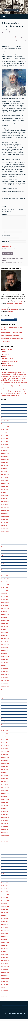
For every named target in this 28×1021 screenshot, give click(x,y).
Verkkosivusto (5, 241)
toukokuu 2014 (4, 817)
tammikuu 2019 (5, 650)
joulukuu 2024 (4, 456)
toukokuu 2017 (4, 710)
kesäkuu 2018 (4, 671)
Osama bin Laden (21, 40)
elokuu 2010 (4, 951)
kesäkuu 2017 (4, 707)
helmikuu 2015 (4, 790)
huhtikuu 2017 (4, 713)
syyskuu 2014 (4, 805)
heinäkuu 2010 (4, 954)
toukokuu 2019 (4, 638)
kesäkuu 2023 (4, 498)
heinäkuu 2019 (4, 632)
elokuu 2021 (4, 558)
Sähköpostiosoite (6, 235)
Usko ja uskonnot (17, 37)
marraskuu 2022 (5, 516)
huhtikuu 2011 (4, 927)
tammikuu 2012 (5, 900)
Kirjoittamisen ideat (7, 349)
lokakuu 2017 (4, 695)
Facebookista (10, 303)
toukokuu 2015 (4, 781)
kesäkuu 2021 (4, 564)
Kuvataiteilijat (5, 363)
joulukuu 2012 (4, 868)
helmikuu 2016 (4, 754)
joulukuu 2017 (4, 689)
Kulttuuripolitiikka (10, 36)
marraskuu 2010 (5, 942)
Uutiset (3, 38)
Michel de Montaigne (13, 384)
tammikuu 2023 (5, 510)
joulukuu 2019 (4, 617)
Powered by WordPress (14, 1014)
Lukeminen (5, 353)
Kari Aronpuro (15, 380)
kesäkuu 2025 (4, 438)
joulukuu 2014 (4, 796)
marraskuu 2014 (5, 799)
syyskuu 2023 (4, 489)
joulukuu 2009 (4, 975)
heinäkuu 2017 (4, 704)
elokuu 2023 (4, 492)
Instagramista (18, 303)
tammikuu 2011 (5, 936)
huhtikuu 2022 (4, 534)
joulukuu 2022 (4, 513)
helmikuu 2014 (4, 826)
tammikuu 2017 (5, 722)
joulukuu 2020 (4, 581)
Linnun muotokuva (23, 382)
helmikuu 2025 (4, 450)
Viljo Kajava (21, 393)
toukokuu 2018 (4, 674)
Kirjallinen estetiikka (7, 365)
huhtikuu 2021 (4, 569)
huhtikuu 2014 (4, 820)
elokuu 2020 (4, 593)
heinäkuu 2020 (4, 596)
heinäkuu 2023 (4, 495)
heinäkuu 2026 (4, 403)
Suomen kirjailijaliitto (16, 391)
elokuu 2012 (4, 879)
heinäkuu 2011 (4, 918)
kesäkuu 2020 (4, 599)
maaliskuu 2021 (5, 573)
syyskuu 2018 (4, 662)
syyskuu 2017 (4, 698)
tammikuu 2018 (5, 686)
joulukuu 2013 (4, 832)
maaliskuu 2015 (5, 787)
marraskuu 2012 (5, 871)
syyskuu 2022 (4, 522)
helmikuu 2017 (4, 719)
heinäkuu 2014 (4, 811)
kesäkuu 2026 (4, 406)
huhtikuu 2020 (4, 605)
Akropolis (16, 372)
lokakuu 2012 (4, 874)
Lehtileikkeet (19, 36)
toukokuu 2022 (4, 531)
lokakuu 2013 (4, 838)
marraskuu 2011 (5, 906)
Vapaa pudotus (8, 393)
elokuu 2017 (4, 701)
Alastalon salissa (21, 372)
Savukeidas (3, 391)
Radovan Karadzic (6, 41)
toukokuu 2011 (4, 924)
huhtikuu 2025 (4, 444)
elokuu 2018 (4, 665)
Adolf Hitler (11, 372)
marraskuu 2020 (5, 584)
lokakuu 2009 (4, 981)
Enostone (17, 376)
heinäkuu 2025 (4, 435)
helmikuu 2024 (4, 480)
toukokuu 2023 (4, 501)
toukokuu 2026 (4, 409)
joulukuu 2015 (4, 760)
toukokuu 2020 (4, 602)
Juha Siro (5, 32)
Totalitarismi (9, 37)
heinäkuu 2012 (4, 882)
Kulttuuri (4, 356)
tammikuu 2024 (5, 483)
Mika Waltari (20, 384)
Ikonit (4, 36)
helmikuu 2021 (4, 575)
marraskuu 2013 (5, 835)
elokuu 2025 (4, 432)
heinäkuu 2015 (4, 775)
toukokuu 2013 (4, 853)
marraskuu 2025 (5, 426)
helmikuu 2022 (4, 540)
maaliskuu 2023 (5, 507)
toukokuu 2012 (4, 888)
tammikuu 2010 (5, 972)
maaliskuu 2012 (5, 894)
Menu (4, 16)
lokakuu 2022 (4, 519)
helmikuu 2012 (4, 897)
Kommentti (5, 214)
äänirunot (10, 311)
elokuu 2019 (4, 629)
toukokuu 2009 (4, 996)
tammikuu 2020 (5, 614)
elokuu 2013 (4, 844)
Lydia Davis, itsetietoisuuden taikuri (10, 335)
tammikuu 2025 (5, 453)
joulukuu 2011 (4, 903)
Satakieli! (23, 390)
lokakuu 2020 (4, 587)
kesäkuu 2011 (4, 921)
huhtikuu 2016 (4, 748)
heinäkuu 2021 (4, 561)
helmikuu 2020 (4, 611)
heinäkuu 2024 (4, 471)
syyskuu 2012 (4, 877)
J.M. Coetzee (20, 378)
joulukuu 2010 (4, 939)
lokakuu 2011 (4, 909)
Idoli (17, 378)
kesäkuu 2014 (4, 814)
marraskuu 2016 (5, 727)
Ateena (8, 374)
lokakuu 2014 (4, 802)
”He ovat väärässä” (6, 341)
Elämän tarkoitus (10, 376)
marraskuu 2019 (5, 620)
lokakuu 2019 (4, 623)
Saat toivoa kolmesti (15, 390)
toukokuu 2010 (4, 960)
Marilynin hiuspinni (5, 384)
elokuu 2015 (4, 772)
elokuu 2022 (4, 525)
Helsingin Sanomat (6, 378)
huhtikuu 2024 (4, 477)
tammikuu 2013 (5, 865)
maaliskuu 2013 (5, 859)
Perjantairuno (5, 354)
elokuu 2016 (4, 736)
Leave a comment (7, 34)
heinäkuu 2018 (4, 668)
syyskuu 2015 (4, 769)
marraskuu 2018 (5, 656)
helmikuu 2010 (4, 969)
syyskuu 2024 (4, 465)
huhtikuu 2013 (4, 856)
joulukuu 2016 (4, 724)
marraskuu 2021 (5, 549)
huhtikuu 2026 (4, 412)
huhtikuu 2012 (4, 891)
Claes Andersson (19, 374)
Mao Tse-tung (13, 40)
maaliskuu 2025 (5, 447)
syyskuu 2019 (4, 626)
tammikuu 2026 (5, 420)
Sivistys (4, 360)
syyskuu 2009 (4, 984)
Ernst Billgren (23, 376)
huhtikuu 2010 (4, 963)
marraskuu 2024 (5, 459)
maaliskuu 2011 (5, 930)
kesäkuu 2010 (4, 957)
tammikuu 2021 (5, 578)
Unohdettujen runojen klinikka (10, 361)
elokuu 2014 (4, 808)
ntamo (15, 386)
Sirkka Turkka (8, 391)
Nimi (3, 232)
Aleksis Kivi (3, 374)
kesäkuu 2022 (4, 528)
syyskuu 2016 (4, 733)
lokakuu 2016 (4, 730)
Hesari (13, 378)
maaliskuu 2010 (5, 966)
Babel (13, 374)
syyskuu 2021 (4, 555)
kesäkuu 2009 (4, 993)
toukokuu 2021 (4, 567)
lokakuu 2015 (4, 766)
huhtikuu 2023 (4, 504)
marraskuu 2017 (5, 692)
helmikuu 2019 (4, 647)
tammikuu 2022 (5, 543)
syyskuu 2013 (4, 841)
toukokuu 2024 (4, 474)
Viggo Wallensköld (15, 393)
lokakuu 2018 (4, 659)
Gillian (24, 1014)
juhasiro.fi (19, 301)
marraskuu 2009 (5, 978)
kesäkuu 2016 (4, 742)
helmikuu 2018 (4, 683)
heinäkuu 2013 (4, 847)
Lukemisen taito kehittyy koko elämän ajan (12, 338)
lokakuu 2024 (4, 462)
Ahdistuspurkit (14, 309)
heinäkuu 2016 (4, 739)
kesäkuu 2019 (4, 635)
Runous (3, 37)
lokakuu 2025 (4, 429)
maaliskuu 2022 (5, 537)
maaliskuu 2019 (5, 644)
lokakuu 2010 (4, 945)
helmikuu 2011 (4, 933)
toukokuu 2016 (4, 745)
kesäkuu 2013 (4, 850)
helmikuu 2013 (4, 862)
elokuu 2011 (4, 915)
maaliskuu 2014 (5, 823)
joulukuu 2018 (4, 653)
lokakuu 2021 (4, 552)
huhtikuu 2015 (4, 784)
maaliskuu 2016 (5, 751)
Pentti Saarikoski (8, 388)
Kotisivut (4, 1007)
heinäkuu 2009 (4, 990)
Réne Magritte (8, 390)
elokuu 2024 (4, 468)
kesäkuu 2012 (4, 885)
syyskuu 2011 (4, 912)
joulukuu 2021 (4, 546)
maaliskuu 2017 (5, 716)
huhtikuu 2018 (4, 677)
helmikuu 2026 (4, 418)
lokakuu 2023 (4, 486)
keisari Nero (6, 40)
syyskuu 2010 (4, 948)
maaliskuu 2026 (5, 414)
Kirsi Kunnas (16, 382)
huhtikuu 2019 (4, 641)
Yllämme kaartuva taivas (12, 395)
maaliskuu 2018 (5, 680)
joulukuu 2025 (4, 423)
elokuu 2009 (4, 987)
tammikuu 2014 (5, 829)
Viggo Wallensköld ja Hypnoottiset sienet (11, 332)
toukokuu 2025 (4, 441)
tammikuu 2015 (5, 793)
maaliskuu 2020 (5, 608)
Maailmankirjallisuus (7, 358)
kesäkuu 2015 (4, 778)
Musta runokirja (8, 386)
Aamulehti (4, 372)
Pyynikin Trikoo (15, 388)
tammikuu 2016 (5, 757)
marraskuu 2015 (5, 763)
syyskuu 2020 (4, 590)
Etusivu (4, 1004)
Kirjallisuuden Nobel (9, 382)
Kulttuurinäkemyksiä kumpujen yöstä (12, 262)
